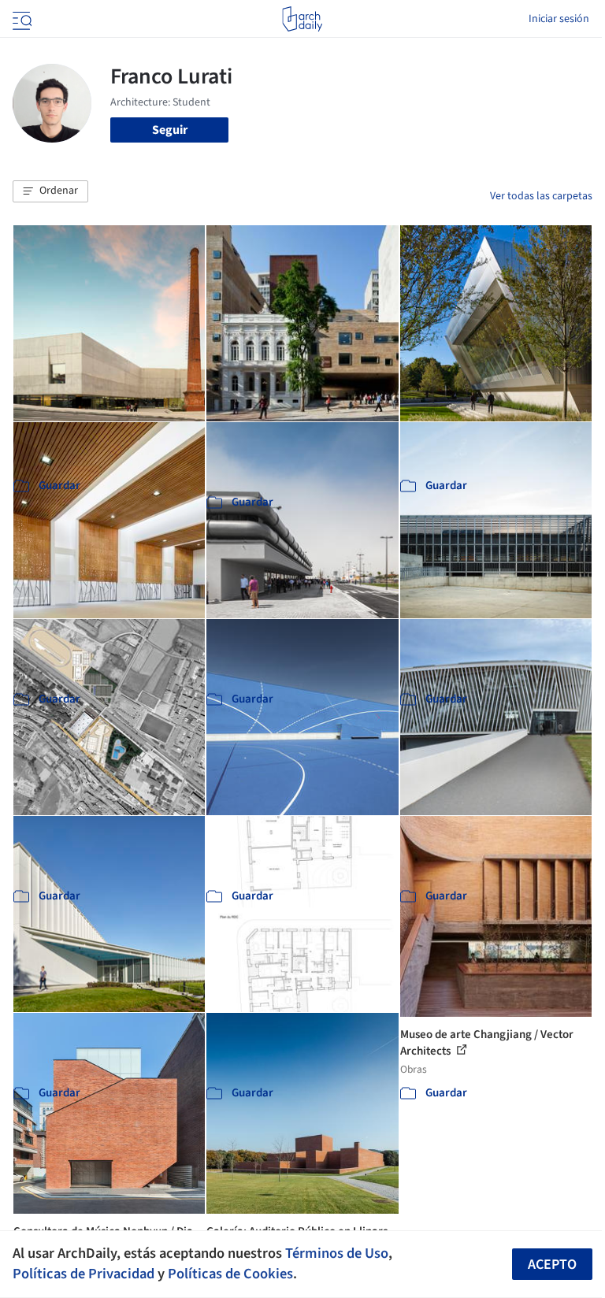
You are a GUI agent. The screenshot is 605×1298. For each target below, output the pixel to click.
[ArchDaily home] (302, 19)
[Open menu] (20, 19)
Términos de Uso (336, 1253)
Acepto (552, 1264)
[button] (50, 191)
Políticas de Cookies (230, 1273)
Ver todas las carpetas (541, 196)
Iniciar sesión (559, 18)
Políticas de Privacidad (83, 1273)
